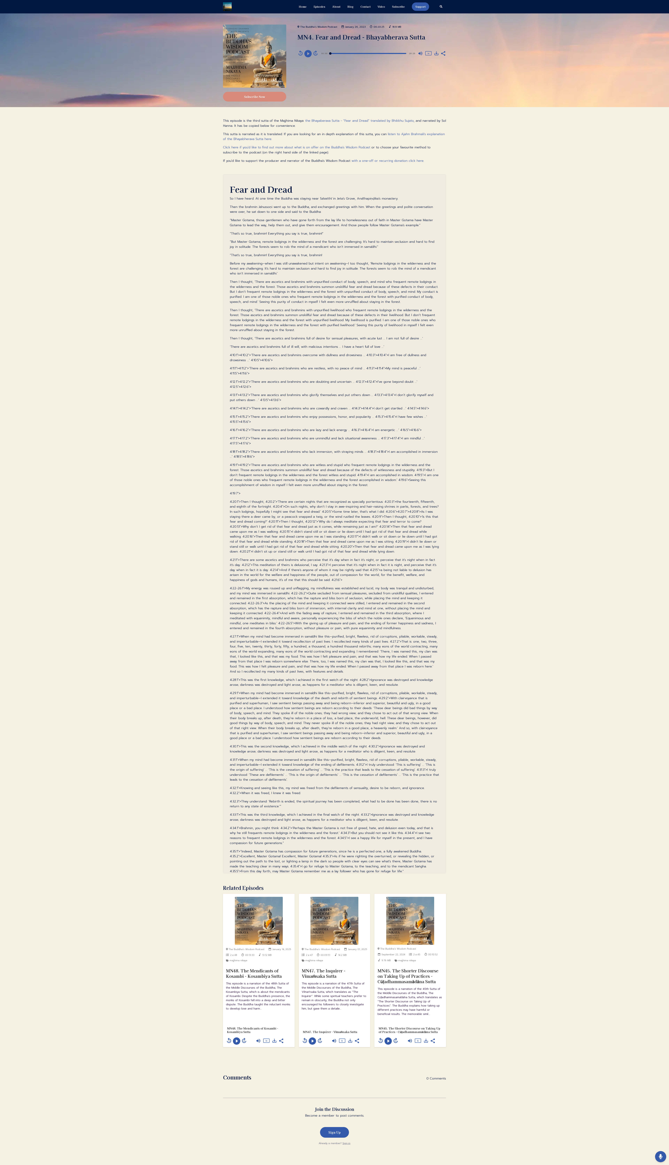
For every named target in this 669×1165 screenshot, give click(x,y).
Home (303, 6)
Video (381, 6)
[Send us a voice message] (660, 1156)
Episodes (319, 6)
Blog (350, 6)
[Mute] (420, 53)
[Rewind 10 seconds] (300, 53)
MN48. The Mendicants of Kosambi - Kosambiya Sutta (254, 973)
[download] (436, 53)
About (336, 6)
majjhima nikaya (238, 960)
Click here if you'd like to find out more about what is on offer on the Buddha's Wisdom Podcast (296, 147)
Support (420, 6)
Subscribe (398, 6)
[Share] (443, 53)
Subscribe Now (254, 97)
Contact (365, 6)
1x (428, 53)
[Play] (308, 53)
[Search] (439, 6)
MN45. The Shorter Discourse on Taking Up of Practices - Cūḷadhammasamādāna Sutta (408, 976)
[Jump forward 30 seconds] (315, 53)
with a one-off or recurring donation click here (388, 160)
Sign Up (334, 1132)
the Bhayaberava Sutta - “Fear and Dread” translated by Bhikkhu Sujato (359, 120)
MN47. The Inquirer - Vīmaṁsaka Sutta (323, 973)
